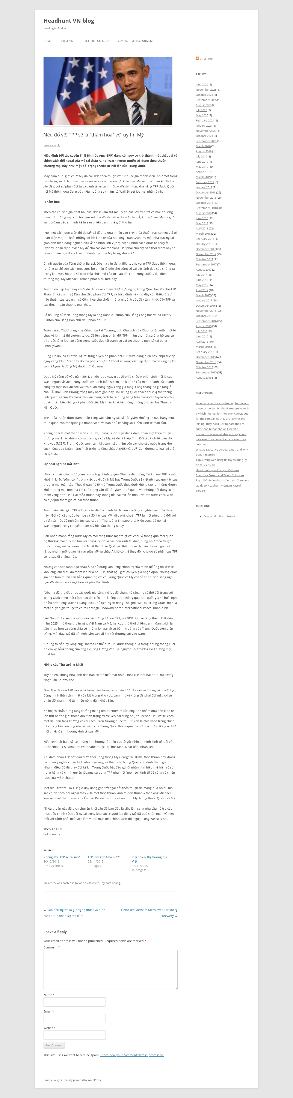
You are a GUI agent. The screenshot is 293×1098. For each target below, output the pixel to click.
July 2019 (201, 156)
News (78, 883)
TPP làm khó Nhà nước (104, 857)
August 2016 (203, 326)
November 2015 (206, 362)
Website (49, 1028)
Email (49, 1011)
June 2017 (202, 280)
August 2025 (203, 105)
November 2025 (206, 89)
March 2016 (203, 347)
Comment (52, 947)
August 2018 (203, 213)
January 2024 (204, 125)
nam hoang (113, 883)
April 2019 (202, 172)
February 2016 (205, 352)
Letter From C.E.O (97, 41)
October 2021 (204, 136)
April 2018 (202, 228)
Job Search (68, 41)
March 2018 (203, 233)
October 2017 (204, 259)
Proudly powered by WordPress (82, 1080)
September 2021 (206, 141)
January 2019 (204, 187)
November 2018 (206, 197)
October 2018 (204, 203)
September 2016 (206, 321)
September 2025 (206, 100)
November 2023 (206, 131)
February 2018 (205, 239)
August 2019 (203, 151)
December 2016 (206, 305)
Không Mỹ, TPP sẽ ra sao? (62, 857)
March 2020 (203, 146)
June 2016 (202, 336)
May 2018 (202, 223)
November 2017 (206, 254)
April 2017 (202, 290)
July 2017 (201, 275)
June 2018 (202, 218)
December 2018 (206, 192)
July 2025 (201, 110)
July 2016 (201, 331)
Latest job (206, 58)
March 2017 (203, 295)
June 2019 (202, 161)
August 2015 (203, 377)
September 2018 (206, 208)
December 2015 (206, 357)
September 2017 (206, 264)
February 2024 (205, 120)
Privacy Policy (52, 1080)
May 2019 (202, 167)
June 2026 (202, 84)
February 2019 (205, 182)
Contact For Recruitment (136, 41)
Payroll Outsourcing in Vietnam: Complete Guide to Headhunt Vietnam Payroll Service (222, 485)
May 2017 (202, 285)
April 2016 (202, 341)
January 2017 (204, 300)
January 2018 (204, 244)
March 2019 (203, 177)
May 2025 (202, 115)
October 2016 (204, 316)
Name (49, 995)
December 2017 (206, 249)
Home (47, 41)
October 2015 (204, 367)
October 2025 (204, 95)
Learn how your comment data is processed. (132, 1055)
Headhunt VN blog (69, 20)
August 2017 (203, 269)
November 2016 (206, 311)
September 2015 (206, 372)
